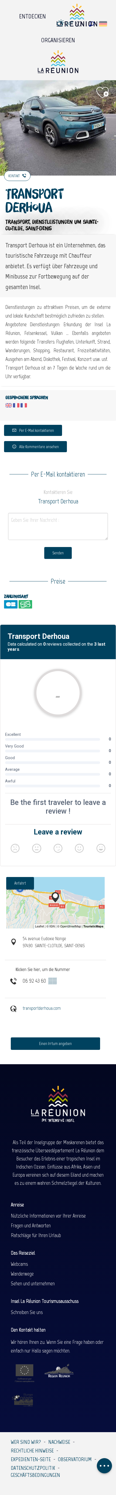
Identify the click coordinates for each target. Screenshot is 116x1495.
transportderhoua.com (42, 1008)
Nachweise (59, 1442)
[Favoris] (80, 24)
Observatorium (75, 1459)
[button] (91, 24)
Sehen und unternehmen (33, 1283)
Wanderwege (22, 1273)
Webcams (19, 1264)
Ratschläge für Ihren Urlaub (36, 1235)
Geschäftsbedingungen (35, 1475)
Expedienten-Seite (31, 1459)
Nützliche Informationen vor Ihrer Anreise (48, 1215)
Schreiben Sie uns (27, 1312)
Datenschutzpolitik (33, 1468)
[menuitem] (32, 15)
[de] (103, 23)
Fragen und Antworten (31, 1225)
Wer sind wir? (26, 1442)
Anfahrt (20, 883)
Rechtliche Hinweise (32, 1450)
